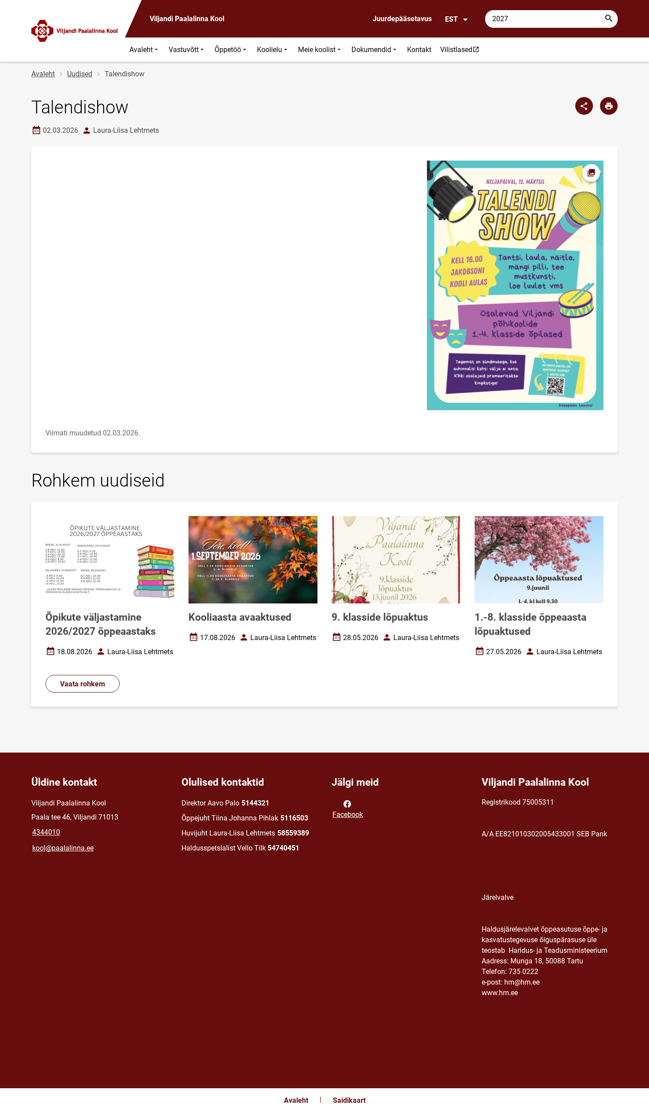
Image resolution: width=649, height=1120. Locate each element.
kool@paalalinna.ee (63, 848)
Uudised (79, 74)
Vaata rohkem (82, 684)
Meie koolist (317, 49)
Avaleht (141, 49)
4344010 (46, 832)
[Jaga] (584, 106)
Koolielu (269, 49)
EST (451, 19)
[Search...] (608, 18)
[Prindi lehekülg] (609, 106)
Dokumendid (371, 49)
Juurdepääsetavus (402, 19)
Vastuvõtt (184, 49)
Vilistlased (462, 49)
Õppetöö (228, 49)
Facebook (347, 814)
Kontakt (419, 49)
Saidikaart (349, 1100)
